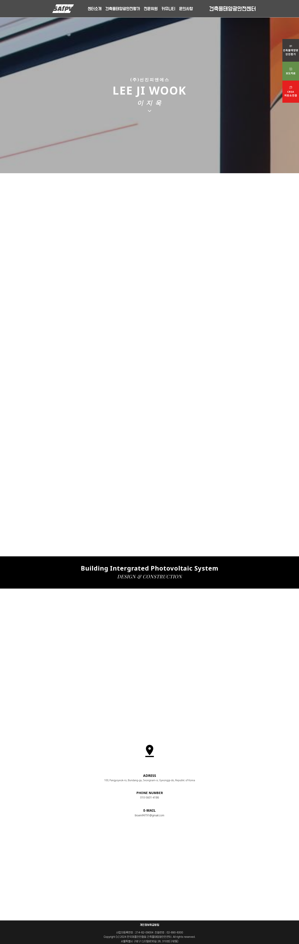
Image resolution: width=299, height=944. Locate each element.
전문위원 (151, 8)
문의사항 (186, 8)
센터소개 (95, 8)
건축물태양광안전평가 (122, 8)
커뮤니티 (168, 8)
